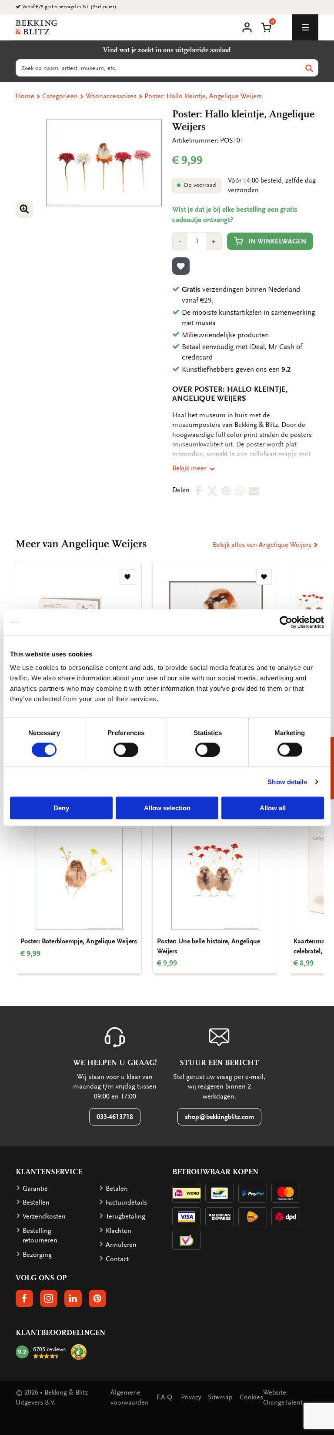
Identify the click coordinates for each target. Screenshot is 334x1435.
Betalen (117, 1188)
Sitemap (220, 1397)
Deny (61, 808)
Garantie (35, 1188)
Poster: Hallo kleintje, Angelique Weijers (203, 96)
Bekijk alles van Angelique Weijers (263, 545)
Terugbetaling (125, 1216)
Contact (117, 1259)
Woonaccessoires (111, 96)
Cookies (251, 1397)
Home (25, 96)
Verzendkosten (44, 1216)
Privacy (191, 1397)
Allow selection (167, 808)
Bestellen (36, 1202)
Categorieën (60, 96)
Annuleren (121, 1245)
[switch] (126, 749)
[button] (266, 26)
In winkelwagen (277, 241)
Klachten (118, 1231)
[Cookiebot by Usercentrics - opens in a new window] (286, 622)
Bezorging (37, 1255)
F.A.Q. (165, 1397)
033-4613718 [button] (115, 1117)
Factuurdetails (126, 1202)
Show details (287, 781)
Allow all (273, 808)
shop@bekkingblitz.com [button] (219, 1117)
